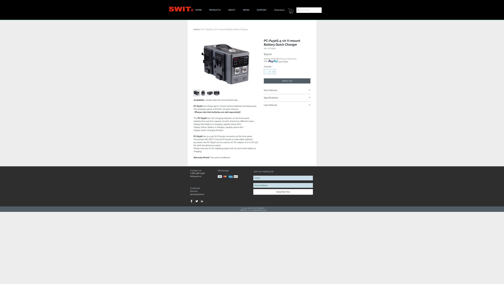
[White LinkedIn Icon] (202, 201)
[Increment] (274, 71)
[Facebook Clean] (191, 201)
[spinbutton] (270, 71)
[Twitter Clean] (196, 201)
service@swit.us (197, 194)
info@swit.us (195, 176)
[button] (291, 11)
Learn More (283, 61)
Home (197, 29)
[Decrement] (266, 71)
